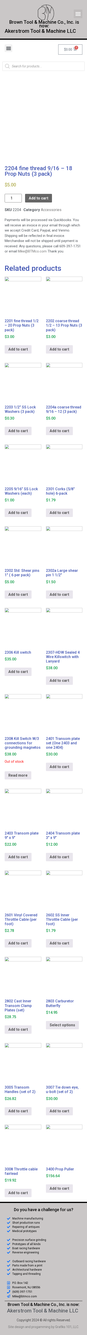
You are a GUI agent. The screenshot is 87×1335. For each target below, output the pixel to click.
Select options (62, 1025)
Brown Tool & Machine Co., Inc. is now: (43, 1304)
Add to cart (38, 198)
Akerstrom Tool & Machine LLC (40, 31)
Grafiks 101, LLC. (67, 1327)
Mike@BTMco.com (32, 251)
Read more (18, 775)
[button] (78, 14)
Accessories (51, 210)
